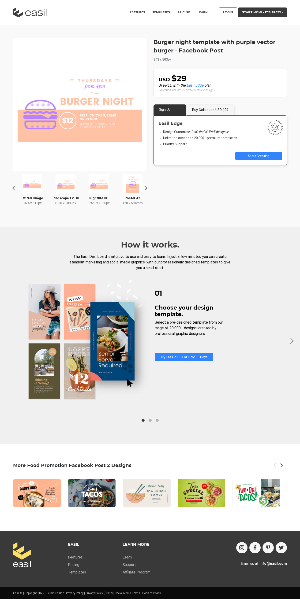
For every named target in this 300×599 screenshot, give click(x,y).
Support (129, 564)
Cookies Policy (151, 593)
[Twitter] (281, 547)
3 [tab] (157, 420)
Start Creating (259, 156)
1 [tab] (143, 420)
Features (75, 557)
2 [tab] (150, 420)
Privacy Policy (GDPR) (99, 593)
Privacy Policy (74, 593)
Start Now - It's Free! (262, 12)
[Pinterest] (268, 547)
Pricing (183, 12)
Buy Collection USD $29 (210, 110)
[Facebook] (255, 547)
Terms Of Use (55, 593)
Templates (77, 572)
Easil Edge (195, 85)
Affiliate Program (136, 572)
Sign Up (165, 109)
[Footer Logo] (22, 555)
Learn (203, 12)
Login (228, 12)
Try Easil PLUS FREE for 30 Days (184, 357)
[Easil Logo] (31, 12)
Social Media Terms (127, 593)
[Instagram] (242, 547)
